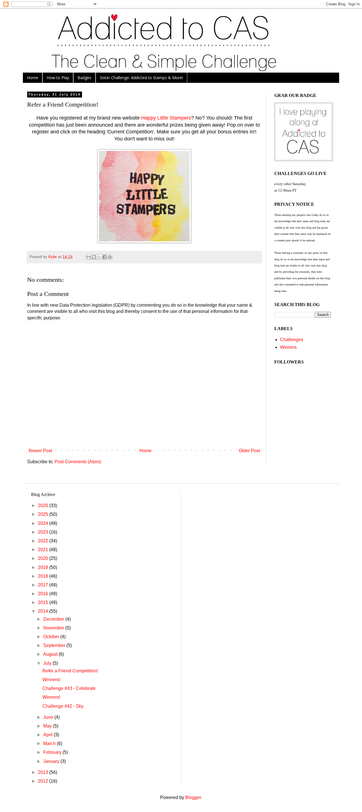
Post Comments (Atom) (78, 461)
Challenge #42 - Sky (62, 706)
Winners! (51, 679)
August (51, 654)
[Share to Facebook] (104, 257)
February (53, 752)
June (48, 717)
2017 (43, 585)
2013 (43, 772)
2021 (43, 549)
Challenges (291, 339)
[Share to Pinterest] (110, 257)
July (48, 663)
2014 (43, 611)
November (54, 627)
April (48, 734)
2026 (43, 505)
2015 (43, 602)
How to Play (58, 77)
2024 (43, 523)
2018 (43, 576)
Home (32, 77)
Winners (288, 347)
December (54, 619)
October (51, 636)
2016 (43, 593)
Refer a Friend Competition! (70, 670)
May (48, 726)
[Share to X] (99, 257)
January (52, 761)
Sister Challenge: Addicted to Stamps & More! (141, 77)
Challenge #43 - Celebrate (69, 688)
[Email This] (88, 257)
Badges (84, 77)
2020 (43, 558)
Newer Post (40, 450)
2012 (43, 781)
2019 (43, 567)
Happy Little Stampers (166, 118)
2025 (43, 514)
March (50, 743)
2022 (43, 540)
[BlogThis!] (94, 257)
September (54, 645)
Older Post (249, 450)
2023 (43, 532)
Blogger (193, 797)
